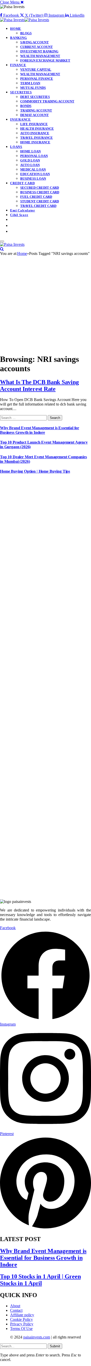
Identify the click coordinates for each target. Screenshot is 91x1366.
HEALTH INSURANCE (37, 128)
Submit (55, 1346)
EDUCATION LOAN (35, 174)
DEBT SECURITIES (35, 97)
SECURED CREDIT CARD (39, 188)
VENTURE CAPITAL (35, 69)
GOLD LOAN (30, 160)
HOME (15, 29)
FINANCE (18, 65)
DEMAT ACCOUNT (34, 115)
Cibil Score (19, 215)
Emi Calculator (22, 210)
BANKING (18, 38)
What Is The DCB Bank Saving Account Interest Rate (39, 385)
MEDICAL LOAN (33, 169)
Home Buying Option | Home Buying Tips (35, 471)
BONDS (25, 106)
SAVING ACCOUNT (34, 42)
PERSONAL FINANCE (36, 79)
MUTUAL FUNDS (33, 88)
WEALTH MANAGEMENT (40, 56)
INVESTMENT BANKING (39, 51)
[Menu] (2, 241)
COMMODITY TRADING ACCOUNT (47, 101)
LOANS (16, 147)
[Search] (2, 249)
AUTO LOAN (30, 165)
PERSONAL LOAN (34, 156)
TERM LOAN (30, 83)
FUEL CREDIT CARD (36, 197)
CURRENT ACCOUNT (36, 47)
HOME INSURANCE (35, 142)
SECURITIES (21, 92)
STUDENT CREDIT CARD (39, 201)
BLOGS (26, 33)
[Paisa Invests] (24, 20)
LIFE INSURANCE (34, 124)
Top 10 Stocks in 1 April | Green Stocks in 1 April (40, 1280)
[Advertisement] (45, 303)
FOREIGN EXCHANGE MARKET (45, 60)
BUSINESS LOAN (33, 178)
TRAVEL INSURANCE (36, 138)
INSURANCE (20, 119)
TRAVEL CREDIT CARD (38, 206)
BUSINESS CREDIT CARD (39, 192)
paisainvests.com (36, 1337)
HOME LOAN (30, 151)
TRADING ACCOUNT (36, 110)
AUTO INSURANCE (34, 133)
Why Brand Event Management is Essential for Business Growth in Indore (39, 430)
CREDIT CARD (22, 183)
